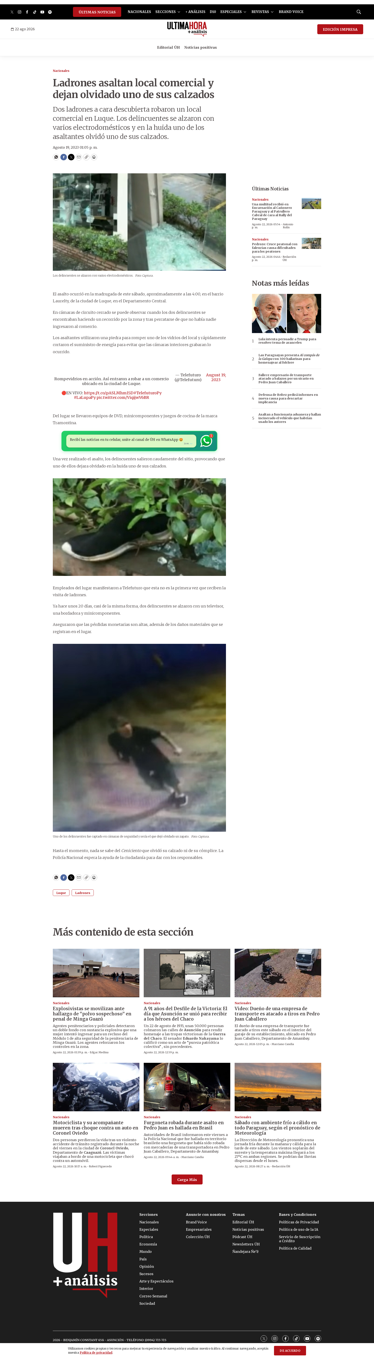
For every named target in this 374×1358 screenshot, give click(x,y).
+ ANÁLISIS (195, 12)
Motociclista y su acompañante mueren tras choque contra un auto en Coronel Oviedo (95, 1128)
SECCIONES (165, 12)
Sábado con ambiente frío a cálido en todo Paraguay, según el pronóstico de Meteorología (277, 1128)
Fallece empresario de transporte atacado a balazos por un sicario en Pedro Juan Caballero (286, 378)
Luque (61, 893)
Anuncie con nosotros (206, 1215)
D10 (213, 12)
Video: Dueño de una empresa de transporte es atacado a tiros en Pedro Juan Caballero (277, 1014)
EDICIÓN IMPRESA (340, 29)
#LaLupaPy (85, 397)
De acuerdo (290, 1351)
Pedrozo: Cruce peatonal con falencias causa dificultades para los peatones (274, 247)
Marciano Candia (283, 1044)
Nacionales (61, 71)
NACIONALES (139, 12)
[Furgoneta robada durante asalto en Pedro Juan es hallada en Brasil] (187, 1087)
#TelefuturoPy (147, 392)
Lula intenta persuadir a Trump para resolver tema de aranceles (287, 341)
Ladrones (82, 893)
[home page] (187, 29)
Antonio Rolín (288, 226)
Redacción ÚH (289, 258)
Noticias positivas (200, 47)
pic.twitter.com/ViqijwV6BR (123, 397)
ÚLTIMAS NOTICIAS (97, 12)
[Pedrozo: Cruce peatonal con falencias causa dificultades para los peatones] (311, 243)
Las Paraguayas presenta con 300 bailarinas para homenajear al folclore (288, 358)
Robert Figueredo (100, 1166)
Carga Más (187, 1180)
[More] (179, 12)
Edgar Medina (99, 1052)
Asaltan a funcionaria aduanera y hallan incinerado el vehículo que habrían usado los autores (289, 418)
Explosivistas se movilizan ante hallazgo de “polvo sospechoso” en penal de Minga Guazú (92, 1014)
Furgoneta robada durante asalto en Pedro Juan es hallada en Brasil (184, 1125)
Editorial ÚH (168, 47)
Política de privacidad (96, 1353)
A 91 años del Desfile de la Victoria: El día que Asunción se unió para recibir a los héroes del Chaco (185, 1014)
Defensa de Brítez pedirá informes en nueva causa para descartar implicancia (288, 398)
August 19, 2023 (216, 377)
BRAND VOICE (291, 12)
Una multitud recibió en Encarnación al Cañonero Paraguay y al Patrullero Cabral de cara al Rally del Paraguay (272, 211)
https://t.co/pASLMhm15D (109, 392)
